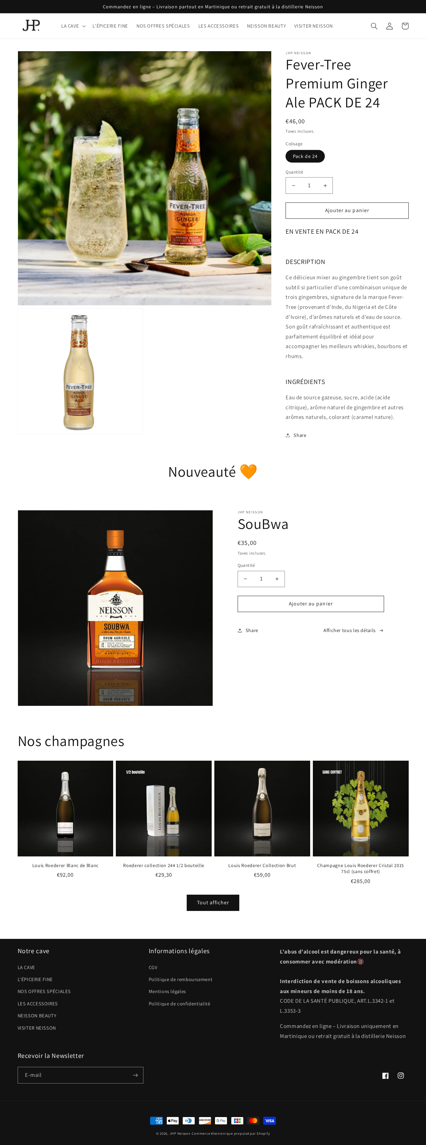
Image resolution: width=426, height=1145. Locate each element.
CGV (153, 967)
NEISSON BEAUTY (37, 1015)
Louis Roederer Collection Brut (262, 865)
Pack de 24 (305, 156)
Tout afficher (213, 902)
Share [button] (300, 435)
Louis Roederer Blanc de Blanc (65, 865)
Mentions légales (167, 991)
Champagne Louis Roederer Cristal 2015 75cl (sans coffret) (360, 868)
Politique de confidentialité (179, 1003)
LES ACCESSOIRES (38, 1003)
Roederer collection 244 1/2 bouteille (163, 865)
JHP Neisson (180, 1133)
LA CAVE (26, 967)
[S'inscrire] (135, 1075)
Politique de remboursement (180, 979)
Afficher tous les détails (349, 630)
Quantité (294, 172)
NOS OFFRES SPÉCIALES (44, 991)
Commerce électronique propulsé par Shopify (231, 1133)
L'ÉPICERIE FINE (35, 979)
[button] (72, 26)
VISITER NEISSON (37, 1028)
